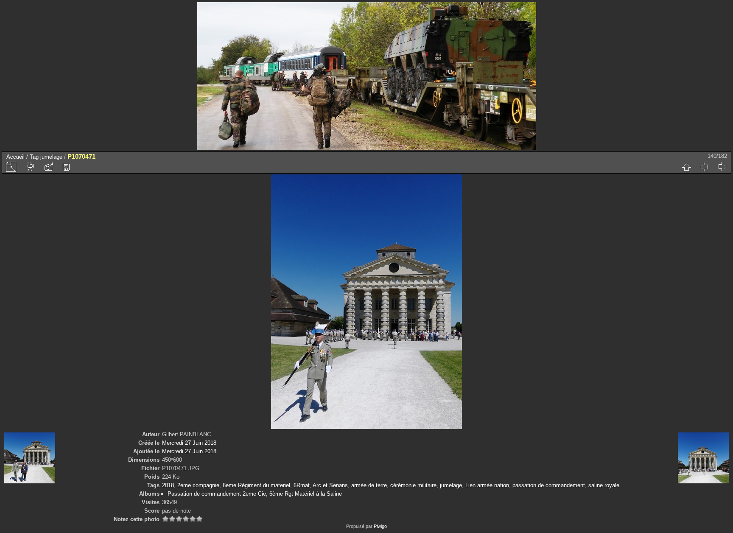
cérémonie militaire (413, 485)
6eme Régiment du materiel (256, 485)
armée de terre (369, 485)
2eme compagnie (198, 485)
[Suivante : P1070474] (722, 166)
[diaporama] (30, 166)
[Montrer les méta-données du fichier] (48, 166)
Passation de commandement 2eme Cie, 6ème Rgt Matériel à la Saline (255, 494)
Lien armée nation (487, 485)
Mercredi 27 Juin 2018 (189, 443)
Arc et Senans (330, 485)
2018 (168, 485)
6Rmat (302, 485)
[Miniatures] (686, 166)
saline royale (603, 485)
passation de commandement (548, 485)
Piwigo (380, 526)
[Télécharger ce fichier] (66, 166)
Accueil (15, 157)
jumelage (51, 157)
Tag (34, 157)
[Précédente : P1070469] (704, 166)
